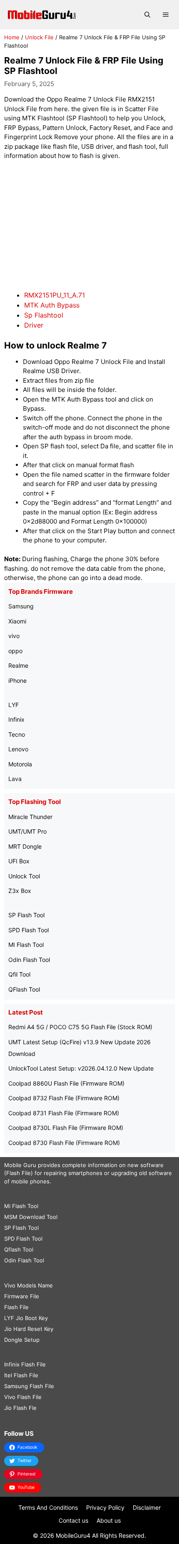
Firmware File (21, 1296)
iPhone (17, 680)
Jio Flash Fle (20, 1407)
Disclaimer (147, 1507)
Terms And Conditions (48, 1507)
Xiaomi (17, 621)
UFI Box (19, 861)
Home (12, 37)
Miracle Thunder (30, 816)
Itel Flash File (21, 1375)
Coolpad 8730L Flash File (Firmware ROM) (65, 1127)
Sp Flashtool (43, 315)
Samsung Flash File (29, 1386)
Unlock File (39, 37)
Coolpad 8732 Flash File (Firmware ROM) (63, 1097)
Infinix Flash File (25, 1364)
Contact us (73, 1520)
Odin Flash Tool (29, 959)
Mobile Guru (20, 1165)
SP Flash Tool (26, 914)
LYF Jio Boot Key (26, 1318)
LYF (13, 704)
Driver (33, 325)
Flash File (16, 1307)
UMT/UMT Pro (27, 831)
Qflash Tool (18, 1249)
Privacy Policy (105, 1507)
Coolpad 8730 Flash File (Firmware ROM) (64, 1142)
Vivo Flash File (23, 1397)
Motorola (20, 764)
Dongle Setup (22, 1339)
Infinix (16, 719)
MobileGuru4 (73, 1535)
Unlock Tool (24, 876)
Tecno (16, 734)
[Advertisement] (89, 225)
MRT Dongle (25, 846)
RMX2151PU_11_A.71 (54, 295)
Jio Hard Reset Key (28, 1328)
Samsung (21, 606)
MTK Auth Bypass (52, 305)
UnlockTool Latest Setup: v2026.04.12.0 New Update (81, 1068)
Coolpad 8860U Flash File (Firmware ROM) (66, 1083)
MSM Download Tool (30, 1216)
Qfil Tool (19, 974)
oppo (15, 650)
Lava (15, 778)
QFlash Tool (24, 989)
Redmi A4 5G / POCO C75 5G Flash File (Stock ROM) (80, 1026)
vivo (14, 635)
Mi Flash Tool (21, 1206)
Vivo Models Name (28, 1285)
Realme (18, 665)
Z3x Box (19, 890)
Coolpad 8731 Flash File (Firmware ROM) (63, 1113)
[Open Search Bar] (147, 14)
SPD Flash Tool (28, 930)
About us (109, 1520)
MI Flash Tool (26, 944)
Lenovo (18, 749)
